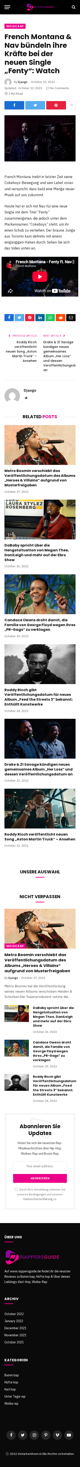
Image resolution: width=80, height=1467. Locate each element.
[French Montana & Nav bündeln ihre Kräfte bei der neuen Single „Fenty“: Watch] (40, 138)
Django (23, 82)
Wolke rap (15, 26)
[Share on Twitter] (35, 105)
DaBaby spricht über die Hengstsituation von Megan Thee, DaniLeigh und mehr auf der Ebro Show (36, 552)
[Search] (73, 7)
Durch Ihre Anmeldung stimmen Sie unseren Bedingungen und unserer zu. (41, 1194)
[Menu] (7, 7)
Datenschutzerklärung (37, 1199)
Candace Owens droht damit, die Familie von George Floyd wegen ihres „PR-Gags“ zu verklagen (39, 624)
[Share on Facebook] (14, 105)
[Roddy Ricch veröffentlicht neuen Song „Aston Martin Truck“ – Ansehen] (40, 808)
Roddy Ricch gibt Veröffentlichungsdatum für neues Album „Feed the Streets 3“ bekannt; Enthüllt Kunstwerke (38, 697)
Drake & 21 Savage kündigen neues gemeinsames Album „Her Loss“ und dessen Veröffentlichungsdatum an (38, 769)
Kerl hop (10, 1389)
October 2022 (14, 1314)
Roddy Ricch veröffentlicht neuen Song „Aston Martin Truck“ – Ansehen (21, 351)
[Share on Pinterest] (56, 105)
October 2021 (14, 1342)
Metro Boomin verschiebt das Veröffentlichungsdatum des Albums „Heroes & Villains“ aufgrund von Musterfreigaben (39, 478)
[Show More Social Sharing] (71, 105)
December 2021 (15, 1328)
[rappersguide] (40, 7)
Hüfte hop (11, 1382)
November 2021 (15, 1335)
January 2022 (13, 1321)
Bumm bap (11, 1375)
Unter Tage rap (15, 1396)
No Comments (59, 88)
